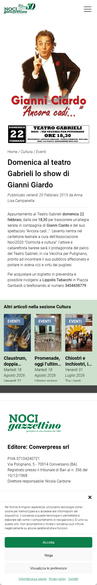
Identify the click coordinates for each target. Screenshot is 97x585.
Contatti (73, 579)
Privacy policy (57, 579)
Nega (48, 555)
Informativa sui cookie (32, 579)
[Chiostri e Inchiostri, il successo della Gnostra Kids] (78, 348)
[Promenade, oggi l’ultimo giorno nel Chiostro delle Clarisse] (48, 348)
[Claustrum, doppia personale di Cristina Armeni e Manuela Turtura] (17, 348)
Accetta (48, 542)
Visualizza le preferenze (48, 568)
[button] (90, 497)
